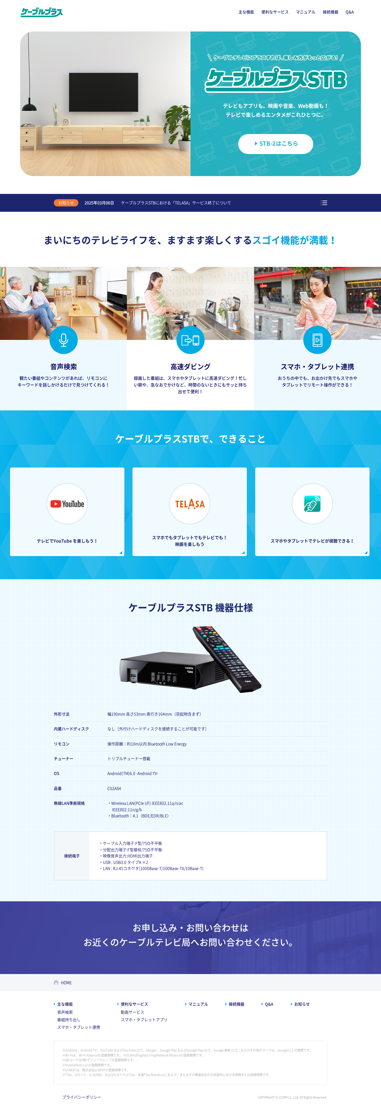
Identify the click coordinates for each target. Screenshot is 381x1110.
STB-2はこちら (278, 143)
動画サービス (132, 1012)
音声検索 (65, 1012)
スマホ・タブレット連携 (78, 1027)
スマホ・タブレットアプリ (144, 1020)
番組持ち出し (69, 1020)
